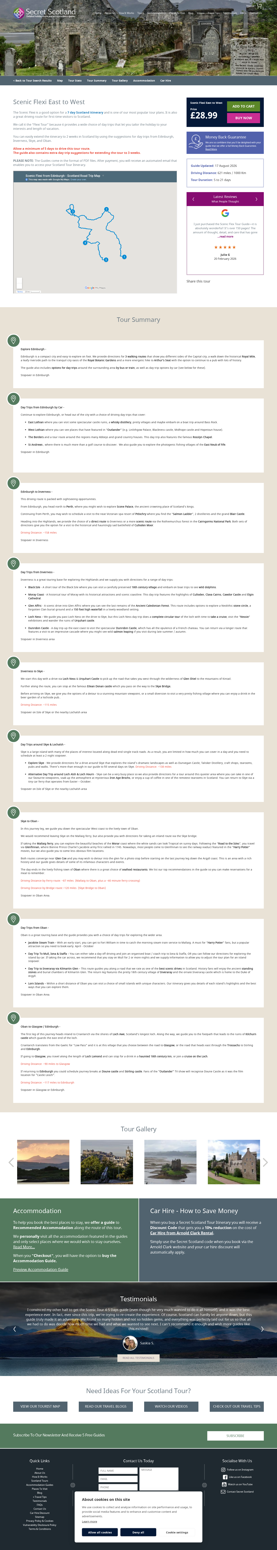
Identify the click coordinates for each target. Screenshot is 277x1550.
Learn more (89, 1521)
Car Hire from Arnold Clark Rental (181, 1233)
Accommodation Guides (39, 1485)
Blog (190, 13)
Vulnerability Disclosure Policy (39, 1525)
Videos (200, 13)
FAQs (243, 13)
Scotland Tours (39, 1481)
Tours (140, 13)
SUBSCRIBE (235, 1435)
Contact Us (256, 13)
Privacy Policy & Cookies (39, 1521)
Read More (211, 149)
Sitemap (39, 1517)
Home (97, 13)
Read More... (24, 1247)
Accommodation (156, 13)
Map (60, 81)
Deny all (138, 1532)
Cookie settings (177, 1532)
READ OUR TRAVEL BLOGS (105, 1406)
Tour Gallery (120, 81)
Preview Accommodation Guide (40, 1269)
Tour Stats (75, 81)
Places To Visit (177, 13)
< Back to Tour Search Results (32, 81)
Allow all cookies (100, 1532)
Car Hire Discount (40, 1513)
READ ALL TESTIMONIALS (138, 1358)
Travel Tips (214, 13)
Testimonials (230, 13)
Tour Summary (96, 81)
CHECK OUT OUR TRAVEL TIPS (236, 1406)
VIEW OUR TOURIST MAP (40, 1406)
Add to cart (244, 106)
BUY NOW (243, 118)
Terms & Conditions (40, 1529)
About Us (110, 13)
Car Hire (165, 81)
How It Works (126, 13)
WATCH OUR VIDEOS (171, 1406)
